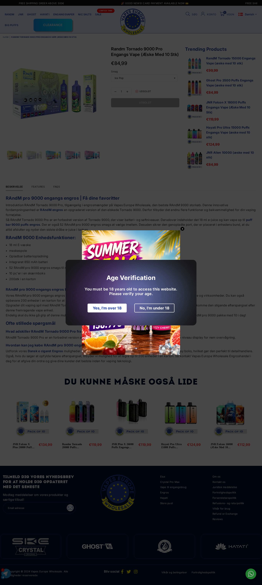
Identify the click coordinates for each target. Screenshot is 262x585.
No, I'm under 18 (154, 308)
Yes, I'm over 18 (107, 308)
